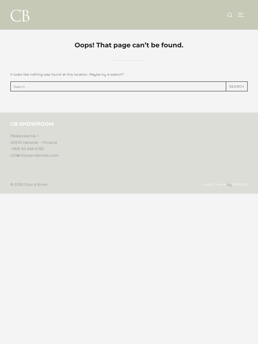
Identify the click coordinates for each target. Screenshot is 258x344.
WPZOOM (240, 184)
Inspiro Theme (214, 184)
